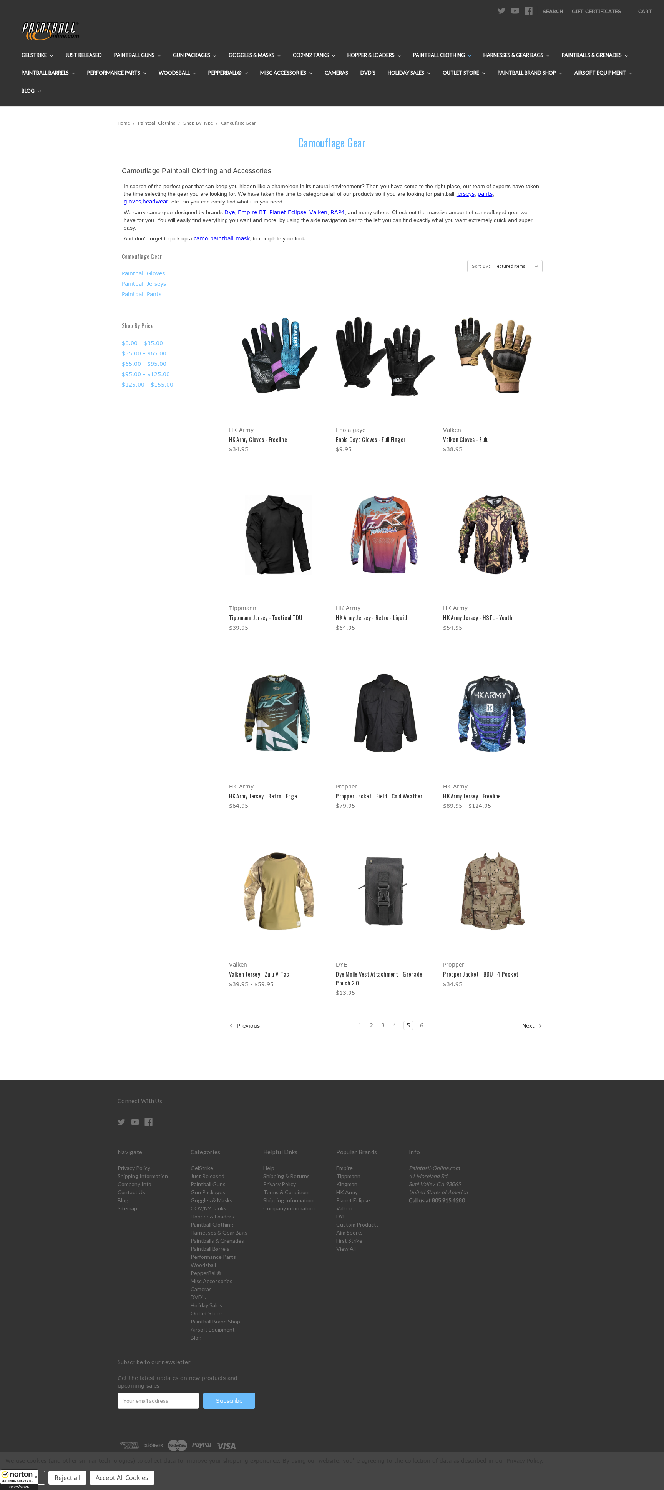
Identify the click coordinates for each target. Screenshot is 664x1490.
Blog (29, 91)
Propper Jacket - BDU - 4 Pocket (480, 974)
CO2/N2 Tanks (311, 55)
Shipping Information (143, 1176)
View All (346, 1248)
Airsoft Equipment (600, 73)
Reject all (67, 1477)
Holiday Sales (406, 73)
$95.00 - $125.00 (146, 374)
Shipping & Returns (286, 1176)
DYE (341, 1216)
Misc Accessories (283, 73)
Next (529, 1025)
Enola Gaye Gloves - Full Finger (370, 439)
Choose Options (278, 370)
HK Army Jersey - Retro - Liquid (371, 617)
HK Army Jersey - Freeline (472, 796)
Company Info (134, 1184)
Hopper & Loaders (371, 55)
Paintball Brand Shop (527, 73)
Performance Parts (114, 73)
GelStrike (35, 55)
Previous (247, 1025)
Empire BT (252, 212)
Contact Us (131, 1192)
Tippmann (348, 1176)
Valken (318, 212)
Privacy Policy (134, 1168)
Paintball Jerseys (144, 283)
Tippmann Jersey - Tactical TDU (265, 617)
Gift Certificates (596, 11)
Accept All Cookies (122, 1477)
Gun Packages (192, 55)
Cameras (336, 73)
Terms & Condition (286, 1192)
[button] (19, 1479)
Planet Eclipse (287, 212)
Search (553, 11)
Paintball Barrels (46, 73)
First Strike (349, 1240)
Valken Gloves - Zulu (466, 439)
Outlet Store (461, 73)
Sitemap (127, 1208)
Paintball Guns (135, 55)
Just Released (83, 55)
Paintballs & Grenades (592, 55)
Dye (229, 212)
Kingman (346, 1184)
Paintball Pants (141, 294)
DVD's (367, 73)
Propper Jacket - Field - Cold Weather (379, 796)
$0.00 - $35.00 (142, 343)
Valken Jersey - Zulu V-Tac (259, 974)
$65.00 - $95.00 (144, 363)
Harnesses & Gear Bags (513, 55)
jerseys (465, 193)
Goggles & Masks (252, 55)
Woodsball (175, 73)
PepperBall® (225, 73)
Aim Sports (349, 1232)
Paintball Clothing (439, 55)
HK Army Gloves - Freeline (258, 439)
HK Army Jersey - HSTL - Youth (477, 617)
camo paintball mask (222, 238)
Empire (344, 1168)
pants (485, 193)
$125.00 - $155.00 (147, 384)
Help (268, 1168)
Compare (276, 356)
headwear (155, 201)
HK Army (347, 1192)
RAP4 (337, 212)
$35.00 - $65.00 (144, 353)
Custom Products (357, 1224)
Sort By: (481, 265)
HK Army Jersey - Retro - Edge (263, 796)
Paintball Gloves (143, 273)
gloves (132, 201)
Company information (289, 1208)
